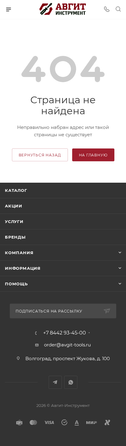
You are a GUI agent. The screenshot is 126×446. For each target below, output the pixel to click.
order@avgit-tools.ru (67, 345)
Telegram (55, 382)
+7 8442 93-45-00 (64, 333)
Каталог (16, 190)
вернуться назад (40, 155)
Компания (19, 252)
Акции (13, 205)
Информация (23, 268)
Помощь (16, 283)
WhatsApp (70, 382)
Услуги (14, 221)
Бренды (15, 237)
